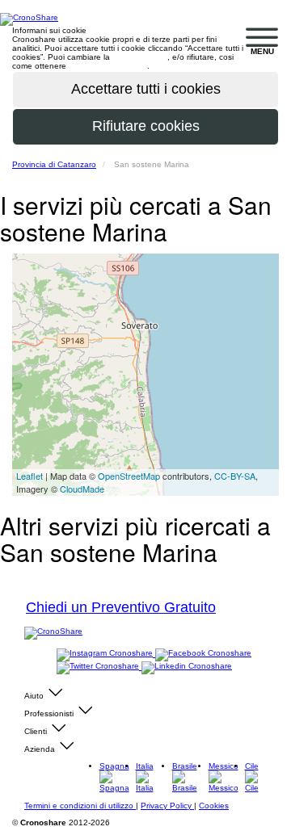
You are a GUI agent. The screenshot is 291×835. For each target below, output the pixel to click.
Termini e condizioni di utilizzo (80, 805)
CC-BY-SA (234, 475)
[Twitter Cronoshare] (99, 666)
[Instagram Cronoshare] (106, 653)
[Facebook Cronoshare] (203, 653)
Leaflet (29, 475)
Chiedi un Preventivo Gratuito (121, 607)
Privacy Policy (167, 805)
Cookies (214, 805)
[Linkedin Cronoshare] (186, 666)
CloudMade (82, 488)
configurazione (139, 56)
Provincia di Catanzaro (54, 164)
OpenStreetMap (129, 475)
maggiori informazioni (108, 65)
